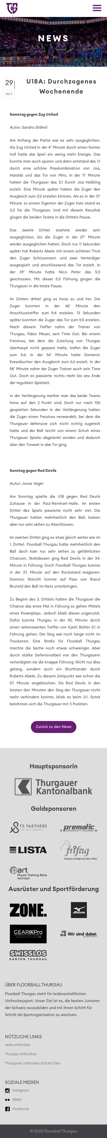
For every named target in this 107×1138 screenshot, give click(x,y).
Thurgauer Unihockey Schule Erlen (32, 1063)
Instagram (20, 1090)
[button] (97, 8)
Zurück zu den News (53, 727)
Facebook (20, 1109)
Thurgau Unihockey (21, 1054)
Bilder (17, 1100)
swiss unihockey (17, 1045)
